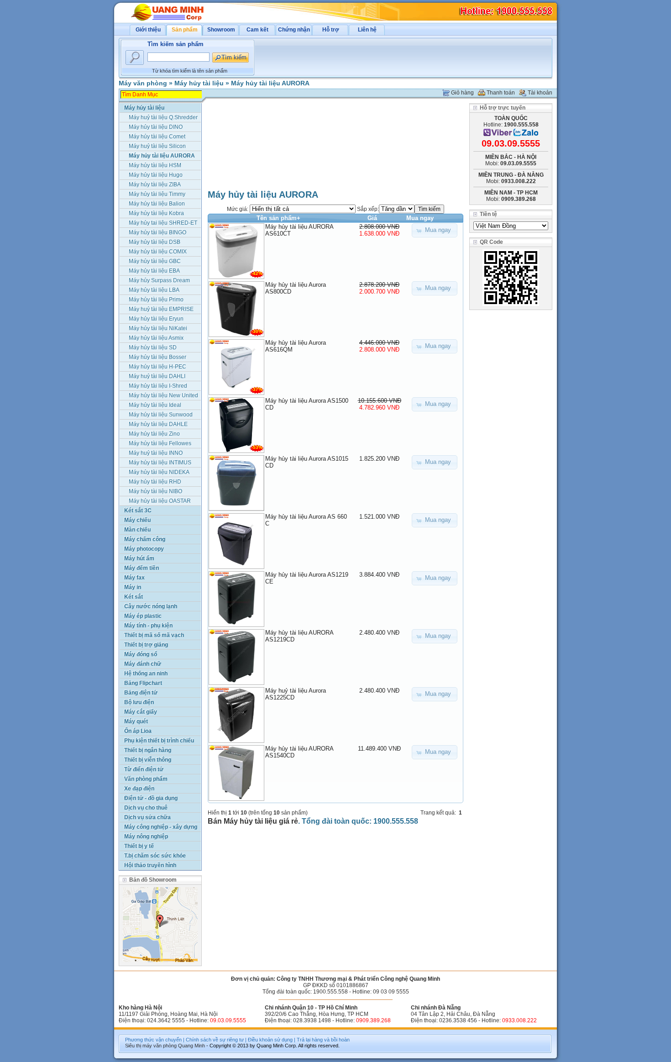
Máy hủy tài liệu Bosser (157, 357)
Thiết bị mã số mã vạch (154, 635)
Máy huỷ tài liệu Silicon (157, 146)
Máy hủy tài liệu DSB (154, 242)
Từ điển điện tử (143, 769)
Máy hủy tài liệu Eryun (156, 318)
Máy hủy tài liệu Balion (157, 203)
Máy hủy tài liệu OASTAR (160, 501)
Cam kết (257, 29)
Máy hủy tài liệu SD (153, 347)
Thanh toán (501, 92)
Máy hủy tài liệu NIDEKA (159, 472)
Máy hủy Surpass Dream (159, 280)
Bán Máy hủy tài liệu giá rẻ (253, 821)
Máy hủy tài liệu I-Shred (158, 386)
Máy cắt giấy (140, 712)
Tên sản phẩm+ (278, 218)
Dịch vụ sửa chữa (147, 817)
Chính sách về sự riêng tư (215, 1039)
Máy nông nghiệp (146, 836)
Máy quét (136, 721)
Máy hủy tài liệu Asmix (156, 338)
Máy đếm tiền (141, 568)
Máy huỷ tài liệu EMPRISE (161, 309)
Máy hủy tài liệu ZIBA (155, 184)
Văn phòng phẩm (146, 779)
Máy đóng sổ (140, 654)
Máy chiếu (137, 520)
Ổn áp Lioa (138, 731)
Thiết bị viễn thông (147, 760)
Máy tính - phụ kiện (148, 625)
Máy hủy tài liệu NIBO (155, 491)
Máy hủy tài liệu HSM (155, 165)
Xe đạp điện (139, 788)
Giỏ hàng (462, 92)
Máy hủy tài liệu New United (163, 395)
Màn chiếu (137, 529)
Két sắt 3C (138, 510)
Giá (372, 218)
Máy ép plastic (143, 616)
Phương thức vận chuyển (153, 1039)
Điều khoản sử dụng (270, 1039)
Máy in (132, 587)
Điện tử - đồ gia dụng (151, 798)
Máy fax (134, 577)
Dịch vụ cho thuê (146, 807)
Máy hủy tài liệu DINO (156, 127)
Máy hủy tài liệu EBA (154, 271)
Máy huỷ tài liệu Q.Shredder (163, 117)
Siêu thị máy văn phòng (151, 1045)
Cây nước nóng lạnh (150, 606)
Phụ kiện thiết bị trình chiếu (159, 740)
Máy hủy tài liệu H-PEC (157, 366)
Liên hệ (367, 29)
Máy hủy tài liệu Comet (157, 136)
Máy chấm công (144, 539)
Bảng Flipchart (143, 683)
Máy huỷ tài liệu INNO (156, 453)
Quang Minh (191, 1045)
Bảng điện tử (140, 692)
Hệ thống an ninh (146, 673)
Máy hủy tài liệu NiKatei (158, 328)
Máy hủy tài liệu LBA (154, 290)
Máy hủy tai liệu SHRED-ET (163, 223)
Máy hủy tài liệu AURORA (270, 83)
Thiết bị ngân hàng (147, 750)
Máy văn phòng (143, 83)
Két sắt (133, 597)
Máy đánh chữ (142, 664)
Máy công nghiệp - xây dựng (160, 827)
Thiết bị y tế (139, 846)
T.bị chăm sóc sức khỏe (155, 855)
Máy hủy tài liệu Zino (154, 434)
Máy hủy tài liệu (199, 83)
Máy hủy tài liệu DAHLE (158, 424)
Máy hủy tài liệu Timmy (157, 194)
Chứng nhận (294, 29)
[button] (434, 230)
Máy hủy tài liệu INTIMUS (160, 462)
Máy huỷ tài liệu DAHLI (157, 376)
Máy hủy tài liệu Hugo (156, 175)
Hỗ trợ (330, 29)
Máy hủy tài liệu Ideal (155, 405)
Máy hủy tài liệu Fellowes (160, 443)
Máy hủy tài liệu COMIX (158, 251)
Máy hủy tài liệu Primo (156, 299)
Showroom (221, 29)
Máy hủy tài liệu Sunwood (161, 414)
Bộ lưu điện (139, 702)
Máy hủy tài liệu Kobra (156, 213)
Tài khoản (540, 92)
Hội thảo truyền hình (150, 865)
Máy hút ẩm (139, 558)
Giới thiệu (148, 29)
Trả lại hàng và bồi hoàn (323, 1039)
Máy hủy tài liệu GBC (155, 261)
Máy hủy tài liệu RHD (155, 481)
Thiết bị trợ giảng (146, 644)
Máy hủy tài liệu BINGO (157, 232)
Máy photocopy (144, 549)
